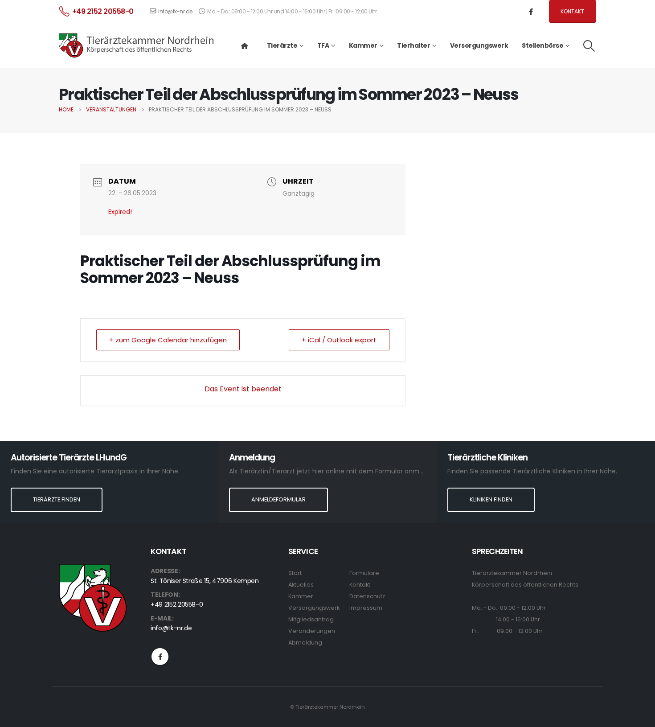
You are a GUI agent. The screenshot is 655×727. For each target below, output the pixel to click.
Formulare (364, 573)
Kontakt (572, 11)
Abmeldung (305, 642)
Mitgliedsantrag (311, 619)
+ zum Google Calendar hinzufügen (168, 340)
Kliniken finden (491, 499)
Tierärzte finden (56, 499)
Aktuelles (301, 584)
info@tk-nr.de (175, 11)
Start (295, 573)
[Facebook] (531, 11)
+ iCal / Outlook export (339, 340)
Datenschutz (367, 596)
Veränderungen (311, 631)
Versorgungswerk (479, 45)
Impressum (365, 608)
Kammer (300, 596)
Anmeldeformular (278, 499)
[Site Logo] (137, 45)
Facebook (159, 656)
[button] (589, 46)
